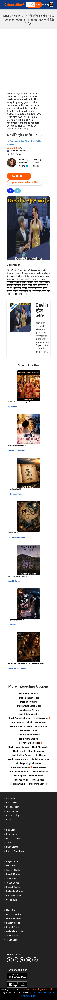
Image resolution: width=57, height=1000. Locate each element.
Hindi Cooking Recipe (21, 755)
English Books (12, 861)
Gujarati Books (13, 870)
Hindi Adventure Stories (28, 743)
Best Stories (11, 830)
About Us (10, 798)
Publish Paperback (15, 851)
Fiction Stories (36, 164)
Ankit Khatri (17, 494)
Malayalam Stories (15, 931)
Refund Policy (12, 815)
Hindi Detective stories (28, 734)
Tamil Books (12, 878)
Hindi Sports (20, 775)
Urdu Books (11, 900)
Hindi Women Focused (21, 726)
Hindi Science (37, 780)
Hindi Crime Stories (37, 784)
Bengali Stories (13, 927)
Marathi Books (13, 874)
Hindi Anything (17, 784)
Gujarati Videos (13, 838)
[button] (32, 4)
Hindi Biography (36, 751)
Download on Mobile (28, 182)
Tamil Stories (12, 935)
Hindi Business (40, 771)
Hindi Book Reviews (20, 767)
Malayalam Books (14, 891)
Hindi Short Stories (28, 693)
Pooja (14, 625)
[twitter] (22, 959)
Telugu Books (12, 883)
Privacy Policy (12, 807)
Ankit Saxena (15, 581)
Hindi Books (11, 866)
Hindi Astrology (20, 780)
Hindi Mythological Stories (28, 763)
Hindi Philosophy (40, 747)
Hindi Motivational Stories (28, 706)
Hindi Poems (17, 722)
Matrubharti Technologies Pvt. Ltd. (36, 989)
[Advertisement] (28, 59)
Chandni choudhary (17, 450)
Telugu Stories (12, 940)
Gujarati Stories (13, 914)
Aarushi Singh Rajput (18, 668)
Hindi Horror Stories (18, 759)
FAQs (8, 819)
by (9, 407)
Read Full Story (19, 176)
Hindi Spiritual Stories (28, 698)
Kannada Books (13, 895)
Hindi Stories (12, 910)
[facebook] (9, 959)
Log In (48, 4)
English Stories (13, 923)
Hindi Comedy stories (19, 718)
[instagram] (15, 959)
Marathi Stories (13, 918)
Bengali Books (13, 887)
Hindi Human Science (18, 747)
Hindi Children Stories (28, 714)
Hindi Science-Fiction (19, 771)
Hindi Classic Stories (29, 710)
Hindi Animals (36, 775)
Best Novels (11, 834)
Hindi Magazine (40, 718)
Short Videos (12, 847)
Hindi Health (19, 751)
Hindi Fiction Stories (28, 702)
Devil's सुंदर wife (42, 310)
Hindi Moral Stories (28, 739)
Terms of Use (12, 811)
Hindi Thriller (39, 767)
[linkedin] (35, 959)
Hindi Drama (41, 726)
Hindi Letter (40, 755)
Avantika (13, 407)
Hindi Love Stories (28, 730)
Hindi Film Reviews (40, 759)
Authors (10, 842)
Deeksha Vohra (17, 141)
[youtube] (28, 959)
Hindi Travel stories (36, 722)
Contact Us (11, 802)
